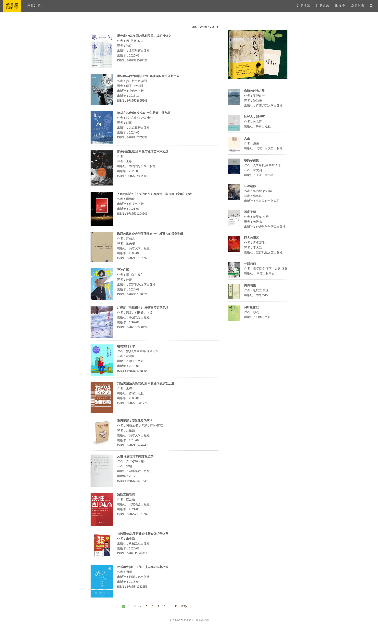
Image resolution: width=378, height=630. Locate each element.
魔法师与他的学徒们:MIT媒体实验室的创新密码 (148, 76)
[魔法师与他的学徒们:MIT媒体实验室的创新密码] (102, 104)
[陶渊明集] (234, 298)
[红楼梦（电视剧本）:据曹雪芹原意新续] (102, 337)
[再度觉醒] (234, 224)
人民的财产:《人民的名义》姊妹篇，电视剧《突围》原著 (154, 194)
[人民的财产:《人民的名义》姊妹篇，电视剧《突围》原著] (102, 224)
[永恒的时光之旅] (234, 103)
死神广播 (123, 269)
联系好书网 (202, 620)
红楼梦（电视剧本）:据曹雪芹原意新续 (142, 307)
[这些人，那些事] (234, 129)
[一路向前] (234, 276)
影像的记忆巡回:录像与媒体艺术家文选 (142, 151)
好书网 (12, 6)
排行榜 (340, 5)
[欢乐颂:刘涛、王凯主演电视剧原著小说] (102, 596)
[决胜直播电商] (102, 524)
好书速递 (322, 5)
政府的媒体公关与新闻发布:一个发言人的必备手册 (150, 233)
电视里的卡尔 (126, 346)
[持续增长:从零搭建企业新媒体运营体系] (102, 558)
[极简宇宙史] (234, 173)
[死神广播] (102, 298)
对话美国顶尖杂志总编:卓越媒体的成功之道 (145, 383)
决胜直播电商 (126, 494)
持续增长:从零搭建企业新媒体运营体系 (142, 533)
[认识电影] (234, 199)
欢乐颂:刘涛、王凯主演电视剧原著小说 (142, 567)
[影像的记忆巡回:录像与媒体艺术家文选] (102, 185)
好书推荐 (303, 5)
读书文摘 (357, 5)
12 (176, 606)
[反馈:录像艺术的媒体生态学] (102, 485)
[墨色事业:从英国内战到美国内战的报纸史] (102, 67)
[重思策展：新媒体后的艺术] (102, 445)
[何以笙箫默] (234, 320)
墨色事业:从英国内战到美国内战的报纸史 (144, 35)
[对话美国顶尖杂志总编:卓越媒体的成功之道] (102, 411)
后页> (184, 606)
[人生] (234, 151)
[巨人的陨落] (234, 250)
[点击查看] (257, 78)
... (170, 606)
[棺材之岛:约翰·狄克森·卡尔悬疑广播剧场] (102, 142)
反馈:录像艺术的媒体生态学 (135, 456)
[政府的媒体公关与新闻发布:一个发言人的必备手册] (102, 261)
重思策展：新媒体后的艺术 (135, 420)
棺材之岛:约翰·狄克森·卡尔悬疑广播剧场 (143, 112)
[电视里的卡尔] (102, 374)
